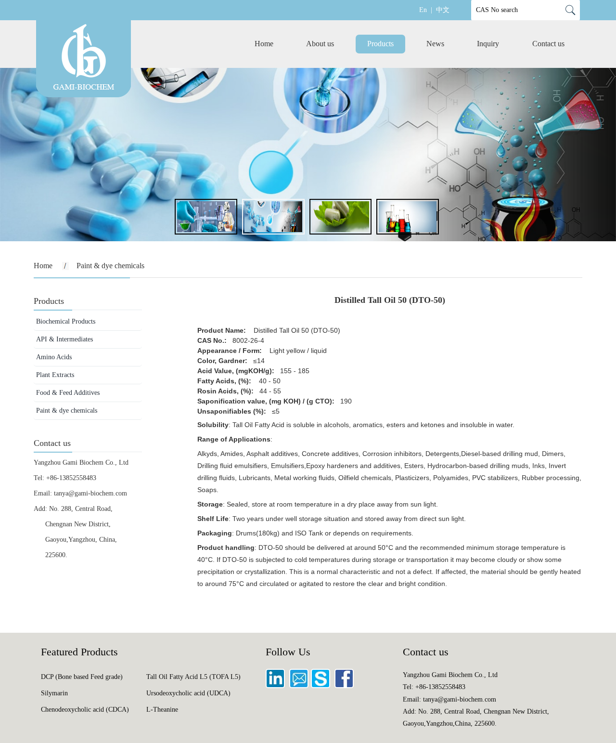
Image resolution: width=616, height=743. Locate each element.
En (423, 9)
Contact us (548, 43)
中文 (442, 9)
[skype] (322, 686)
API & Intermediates (64, 339)
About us (320, 43)
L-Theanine (162, 709)
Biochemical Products (65, 321)
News (435, 43)
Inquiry (488, 43)
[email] (300, 686)
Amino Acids (54, 357)
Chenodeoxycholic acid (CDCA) (85, 709)
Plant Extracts (55, 374)
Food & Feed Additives (68, 392)
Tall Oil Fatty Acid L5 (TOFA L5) (193, 676)
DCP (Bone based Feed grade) (82, 676)
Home (264, 43)
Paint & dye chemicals (66, 410)
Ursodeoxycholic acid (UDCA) (188, 693)
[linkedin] (276, 686)
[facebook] (345, 686)
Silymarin (54, 693)
